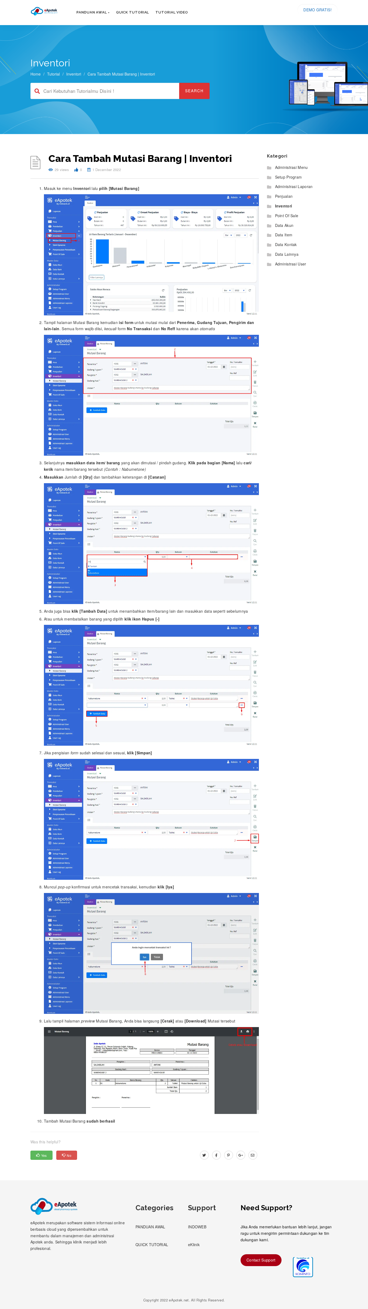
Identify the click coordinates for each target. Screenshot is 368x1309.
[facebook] (216, 1155)
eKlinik (194, 1244)
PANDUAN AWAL (150, 1226)
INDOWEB (197, 1226)
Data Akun (284, 225)
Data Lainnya (287, 254)
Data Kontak (286, 244)
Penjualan (284, 196)
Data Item (284, 234)
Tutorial (53, 74)
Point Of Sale (286, 215)
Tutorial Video (171, 12)
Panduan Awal (92, 12)
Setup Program (288, 177)
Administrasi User (290, 264)
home (35, 74)
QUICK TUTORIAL (152, 1244)
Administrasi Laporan (294, 186)
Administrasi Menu (291, 167)
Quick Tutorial (132, 12)
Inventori (73, 74)
